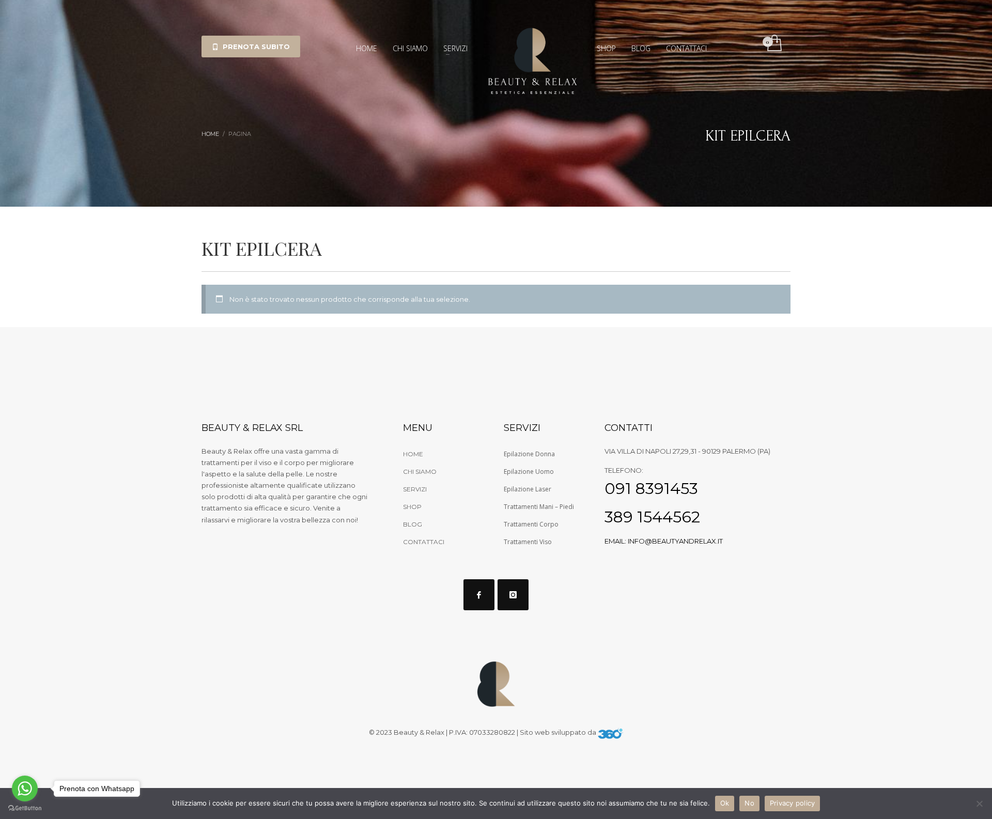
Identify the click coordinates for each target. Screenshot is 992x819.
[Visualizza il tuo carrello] (773, 44)
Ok (725, 803)
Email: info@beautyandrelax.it (664, 541)
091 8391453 (651, 488)
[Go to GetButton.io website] (24, 808)
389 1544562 (652, 517)
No (749, 803)
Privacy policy (792, 803)
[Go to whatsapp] (25, 788)
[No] (979, 803)
